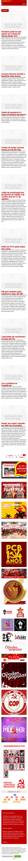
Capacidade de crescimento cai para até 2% (13, 338)
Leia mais (14, 858)
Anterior (10, 455)
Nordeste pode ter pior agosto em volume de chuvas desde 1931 (11, 34)
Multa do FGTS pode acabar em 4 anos (13, 248)
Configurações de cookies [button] (8, 856)
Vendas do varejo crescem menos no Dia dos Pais (12, 148)
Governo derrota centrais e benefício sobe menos (13, 75)
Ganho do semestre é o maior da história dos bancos (13, 113)
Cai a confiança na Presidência (9, 384)
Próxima (21, 457)
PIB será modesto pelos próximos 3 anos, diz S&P (12, 293)
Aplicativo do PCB (9, 465)
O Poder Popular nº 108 (11, 485)
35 (16, 457)
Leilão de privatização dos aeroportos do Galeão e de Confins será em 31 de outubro (12, 196)
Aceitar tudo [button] (17, 856)
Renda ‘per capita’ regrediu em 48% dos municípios (13, 424)
